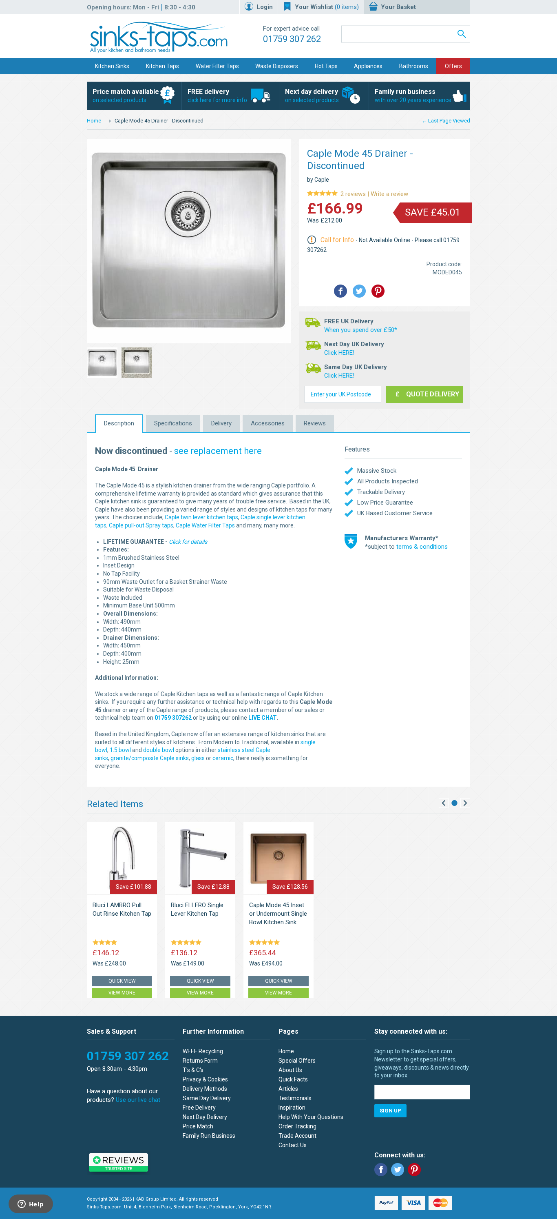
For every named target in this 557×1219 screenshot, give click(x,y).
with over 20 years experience (413, 95)
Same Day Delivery (207, 1098)
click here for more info (217, 95)
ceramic (222, 758)
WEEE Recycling (203, 1051)
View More (121, 993)
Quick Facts (293, 1079)
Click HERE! (339, 352)
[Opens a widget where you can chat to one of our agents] (30, 1205)
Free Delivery (199, 1107)
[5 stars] (187, 943)
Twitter (397, 1169)
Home (94, 121)
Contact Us (292, 1145)
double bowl (158, 750)
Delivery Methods (205, 1089)
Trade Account (297, 1135)
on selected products (126, 95)
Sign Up (390, 1111)
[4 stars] (106, 943)
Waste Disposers (276, 66)
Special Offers (297, 1060)
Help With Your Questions (310, 1117)
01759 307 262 (292, 39)
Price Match (198, 1126)
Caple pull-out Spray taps (141, 525)
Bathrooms (413, 66)
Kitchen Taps (162, 66)
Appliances (368, 66)
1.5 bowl (120, 750)
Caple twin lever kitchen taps (201, 517)
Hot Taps (326, 66)
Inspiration (291, 1107)
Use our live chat (138, 1099)
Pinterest (414, 1169)
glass (198, 758)
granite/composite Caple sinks (150, 758)
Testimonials (295, 1098)
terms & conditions (422, 546)
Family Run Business (209, 1135)
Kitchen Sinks (112, 66)
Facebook (380, 1169)
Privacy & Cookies (205, 1079)
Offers (453, 66)
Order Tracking (297, 1126)
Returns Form (200, 1060)
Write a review (357, 194)
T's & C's (193, 1070)
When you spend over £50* (360, 330)
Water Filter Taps (217, 66)
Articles (288, 1089)
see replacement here (218, 451)
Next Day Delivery (205, 1117)
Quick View (122, 981)
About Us (290, 1070)
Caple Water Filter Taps (205, 525)
